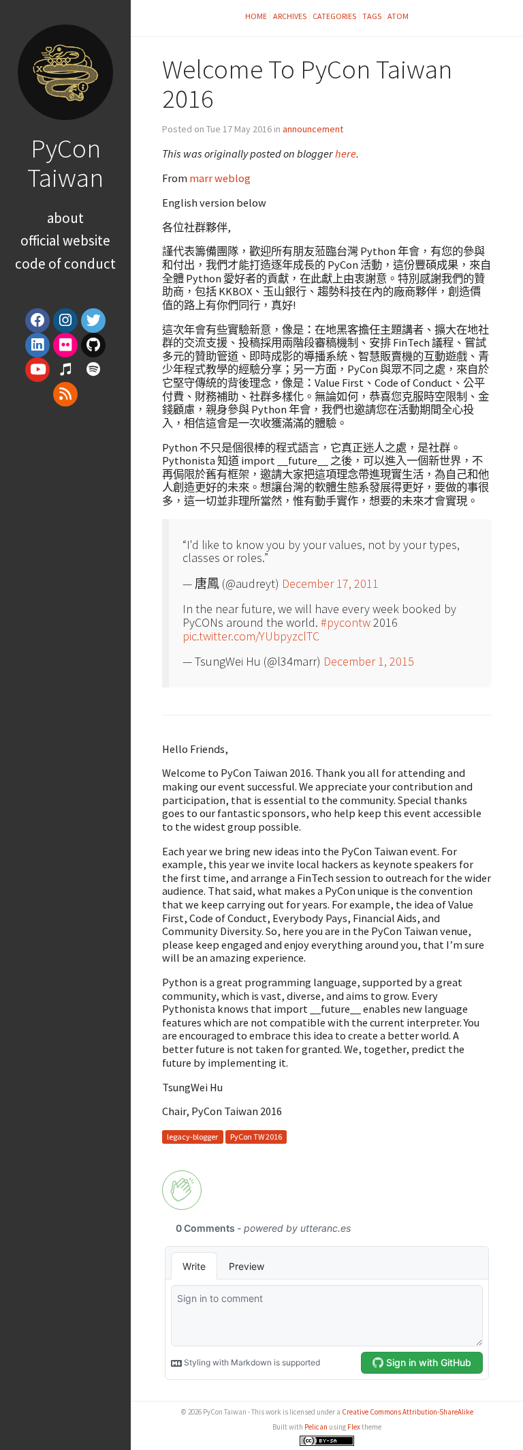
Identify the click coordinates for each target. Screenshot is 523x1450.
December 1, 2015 (368, 661)
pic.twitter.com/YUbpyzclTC (251, 636)
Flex (353, 1427)
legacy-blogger (192, 1136)
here (345, 153)
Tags (371, 16)
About (65, 218)
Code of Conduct (65, 263)
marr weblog (220, 178)
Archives (289, 16)
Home (256, 16)
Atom (398, 16)
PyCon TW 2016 (256, 1136)
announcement (313, 129)
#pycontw (345, 622)
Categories (334, 16)
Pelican (316, 1427)
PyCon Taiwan (65, 162)
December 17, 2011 (330, 583)
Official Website (65, 240)
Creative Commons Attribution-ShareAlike (407, 1412)
